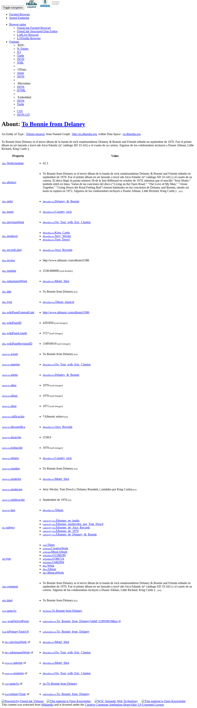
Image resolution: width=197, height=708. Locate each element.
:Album (49, 569)
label (7, 600)
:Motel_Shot (56, 281)
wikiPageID (12, 322)
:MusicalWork (53, 572)
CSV (20, 111)
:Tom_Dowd (56, 239)
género (10, 458)
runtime (9, 270)
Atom (20, 73)
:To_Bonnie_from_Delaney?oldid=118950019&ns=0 (82, 621)
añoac (10, 395)
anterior (11, 364)
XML (20, 62)
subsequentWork (14, 281)
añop (9, 406)
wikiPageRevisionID (17, 343)
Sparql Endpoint (19, 17)
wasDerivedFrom (15, 621)
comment (10, 586)
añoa (9, 385)
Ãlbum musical (35, 134)
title (6, 291)
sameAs (9, 610)
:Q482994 (53, 562)
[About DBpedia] (32, 7)
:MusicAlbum (55, 551)
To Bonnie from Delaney (53, 123)
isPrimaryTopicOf (15, 631)
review (8, 260)
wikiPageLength (14, 333)
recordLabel (12, 250)
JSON (20, 59)
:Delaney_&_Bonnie (61, 201)
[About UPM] (50, 7)
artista (10, 374)
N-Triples (22, 48)
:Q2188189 (54, 555)
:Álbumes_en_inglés (61, 520)
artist (7, 201)
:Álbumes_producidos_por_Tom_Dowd (73, 524)
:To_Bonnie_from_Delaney (66, 631)
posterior (11, 479)
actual (10, 354)
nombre (11, 468)
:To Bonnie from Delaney (62, 610)
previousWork (13, 222)
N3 (19, 52)
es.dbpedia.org (132, 134)
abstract (9, 182)
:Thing (49, 544)
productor (12, 489)
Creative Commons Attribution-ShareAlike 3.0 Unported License (124, 704)
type (7, 302)
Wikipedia (47, 704)
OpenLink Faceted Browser (34, 27)
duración (11, 437)
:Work (48, 565)
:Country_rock (57, 211)
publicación (13, 499)
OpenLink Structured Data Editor (37, 31)
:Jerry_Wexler (57, 236)
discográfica (13, 427)
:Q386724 (53, 558)
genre (8, 211)
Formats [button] (14, 41)
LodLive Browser (28, 34)
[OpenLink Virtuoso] (23, 701)
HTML (21, 90)
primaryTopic (15, 694)
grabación (12, 447)
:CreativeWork (55, 548)
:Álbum (53, 510)
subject (8, 527)
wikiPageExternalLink (18, 312)
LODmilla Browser (29, 38)
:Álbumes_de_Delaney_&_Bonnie (70, 534)
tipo (8, 510)
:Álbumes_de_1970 (60, 531)
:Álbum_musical (58, 302)
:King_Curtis (56, 232)
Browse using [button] (17, 24)
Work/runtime (13, 163)
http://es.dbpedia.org (84, 134)
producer (10, 236)
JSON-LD (23, 114)
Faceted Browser (19, 14)
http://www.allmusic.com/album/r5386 (66, 312)
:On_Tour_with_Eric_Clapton (67, 222)
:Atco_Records (57, 250)
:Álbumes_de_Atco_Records (66, 527)
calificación (13, 416)
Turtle (20, 55)
